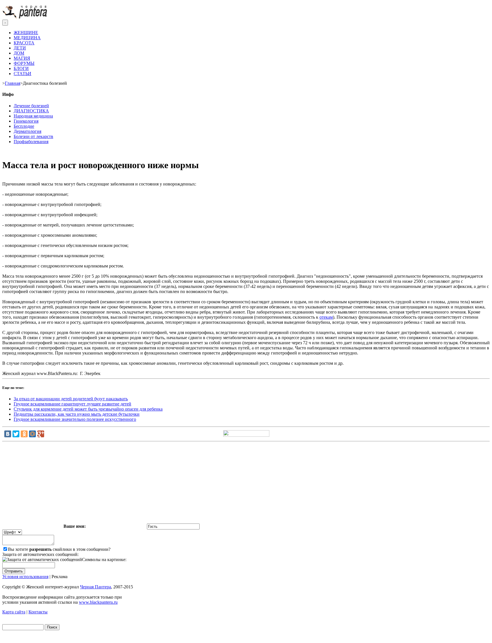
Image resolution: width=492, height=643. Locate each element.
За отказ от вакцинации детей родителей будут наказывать (71, 398)
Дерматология (27, 131)
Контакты (38, 611)
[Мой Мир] (32, 433)
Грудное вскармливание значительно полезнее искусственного (75, 419)
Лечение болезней (31, 105)
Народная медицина (33, 116)
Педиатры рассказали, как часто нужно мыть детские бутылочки (77, 414)
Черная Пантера (95, 586)
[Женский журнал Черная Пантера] (25, 17)
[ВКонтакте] (7, 433)
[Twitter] (16, 433)
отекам (326, 317)
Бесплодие (24, 126)
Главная (12, 83)
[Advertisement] (246, 484)
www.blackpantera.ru (98, 602)
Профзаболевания (31, 141)
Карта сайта (13, 611)
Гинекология (26, 121)
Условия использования (25, 576)
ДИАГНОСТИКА (31, 110)
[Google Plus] (40, 433)
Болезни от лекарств (33, 136)
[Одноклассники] (24, 433)
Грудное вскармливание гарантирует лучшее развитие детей (72, 403)
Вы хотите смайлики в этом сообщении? (59, 549)
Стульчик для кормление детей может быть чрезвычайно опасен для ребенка (88, 409)
